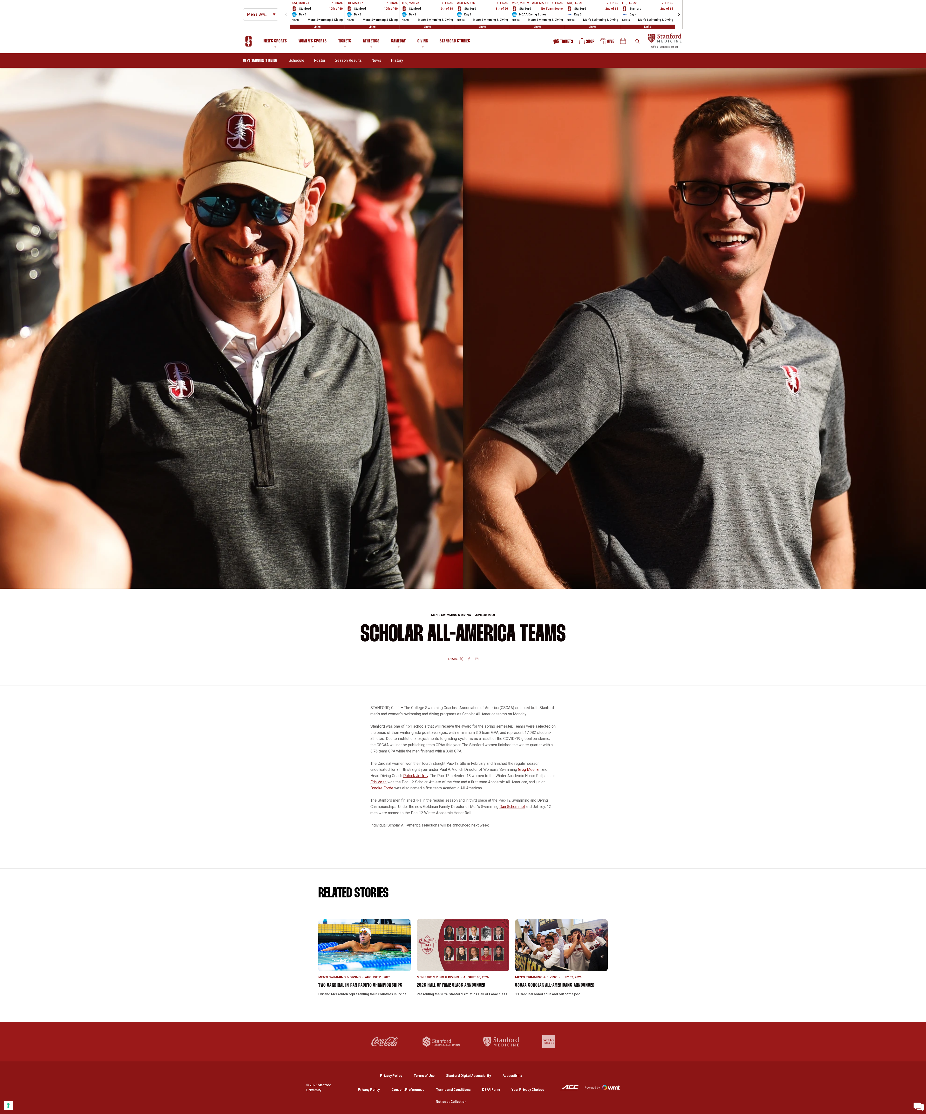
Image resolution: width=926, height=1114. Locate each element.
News (376, 60)
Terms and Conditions (453, 1090)
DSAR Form (491, 1090)
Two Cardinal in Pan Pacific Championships (360, 985)
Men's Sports (275, 41)
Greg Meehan (529, 769)
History (397, 60)
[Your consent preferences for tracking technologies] (8, 1105)
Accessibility (512, 1075)
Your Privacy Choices (527, 1090)
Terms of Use (424, 1076)
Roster (319, 60)
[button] (679, 14)
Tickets (344, 41)
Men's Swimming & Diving (451, 615)
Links (317, 26)
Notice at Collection (451, 1102)
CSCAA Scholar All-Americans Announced (555, 985)
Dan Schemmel (512, 806)
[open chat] (919, 1107)
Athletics (371, 41)
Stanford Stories (455, 42)
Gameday (398, 41)
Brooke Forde (381, 788)
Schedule (296, 60)
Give (607, 43)
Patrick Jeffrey (415, 775)
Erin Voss (378, 782)
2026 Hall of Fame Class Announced (451, 985)
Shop (587, 43)
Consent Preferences (407, 1090)
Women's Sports (313, 41)
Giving (422, 41)
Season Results (348, 60)
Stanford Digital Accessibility (472, 1075)
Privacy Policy (395, 1075)
